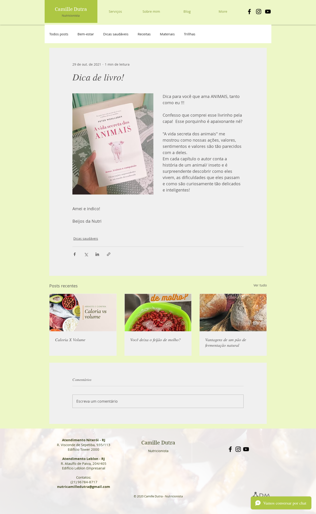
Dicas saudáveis (115, 34)
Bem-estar (85, 34)
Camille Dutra (71, 9)
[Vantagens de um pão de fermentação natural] (233, 312)
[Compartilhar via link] (108, 254)
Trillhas (189, 34)
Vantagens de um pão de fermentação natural (225, 342)
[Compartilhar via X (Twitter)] (86, 254)
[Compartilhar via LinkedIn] (97, 254)
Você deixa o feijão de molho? (155, 339)
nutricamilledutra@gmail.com (83, 486)
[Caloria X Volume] (83, 312)
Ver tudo (260, 285)
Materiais (167, 34)
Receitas (144, 34)
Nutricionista (71, 15)
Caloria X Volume (70, 339)
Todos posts (58, 34)
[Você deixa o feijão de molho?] (158, 312)
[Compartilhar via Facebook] (74, 254)
